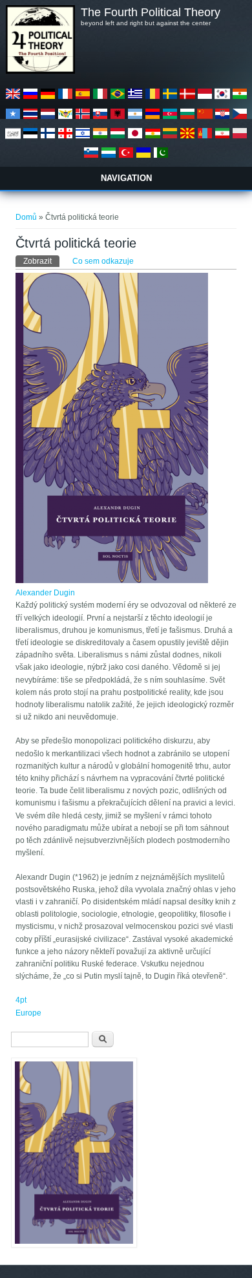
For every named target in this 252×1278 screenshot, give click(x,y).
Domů (26, 217)
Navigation (126, 178)
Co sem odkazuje (103, 261)
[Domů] (40, 71)
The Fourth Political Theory (150, 12)
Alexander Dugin (45, 592)
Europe (28, 1012)
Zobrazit (41, 261)
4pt (21, 1000)
